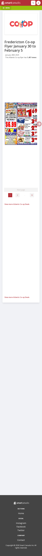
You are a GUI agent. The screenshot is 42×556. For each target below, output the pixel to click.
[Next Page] (39, 124)
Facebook (21, 526)
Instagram (21, 523)
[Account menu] (38, 3)
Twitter (21, 530)
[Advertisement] (21, 81)
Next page (21, 190)
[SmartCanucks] (15, 3)
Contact (21, 540)
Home (21, 513)
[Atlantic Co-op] (21, 24)
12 (32, 195)
